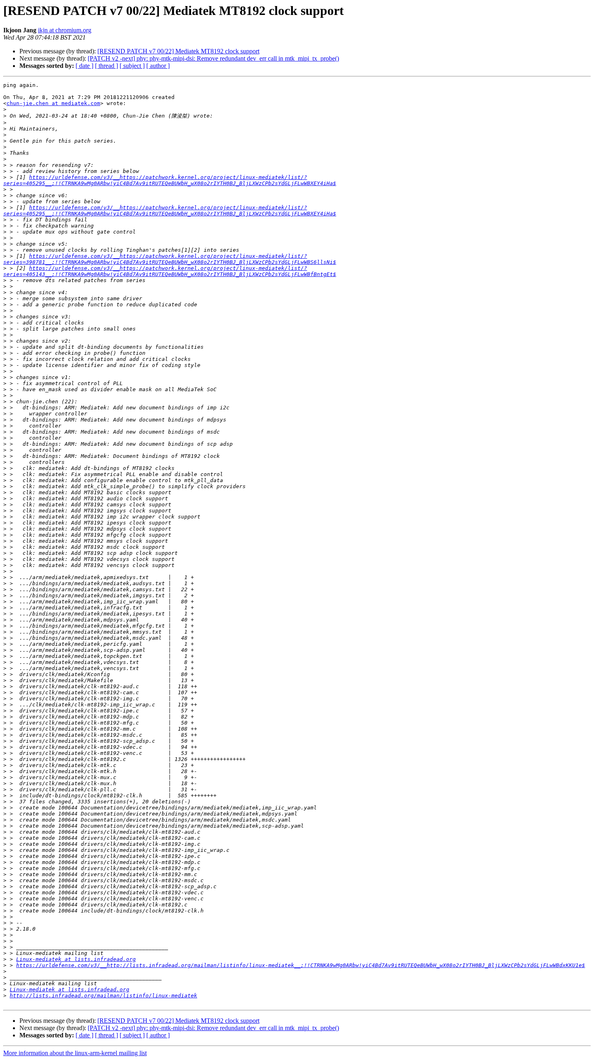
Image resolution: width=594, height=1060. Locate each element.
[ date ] (84, 65)
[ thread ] (106, 65)
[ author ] (158, 65)
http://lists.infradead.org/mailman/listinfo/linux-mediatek (103, 996)
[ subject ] (132, 65)
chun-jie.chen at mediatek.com (53, 103)
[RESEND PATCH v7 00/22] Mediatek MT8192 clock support (178, 51)
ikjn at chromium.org (64, 30)
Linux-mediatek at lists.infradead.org (76, 959)
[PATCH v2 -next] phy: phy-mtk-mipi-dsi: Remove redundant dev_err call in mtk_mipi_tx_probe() (213, 58)
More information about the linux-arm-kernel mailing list (75, 1052)
